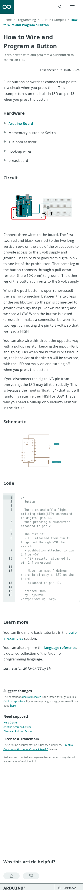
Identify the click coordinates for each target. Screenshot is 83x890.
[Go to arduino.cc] (7, 7)
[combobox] (40, 7)
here (13, 705)
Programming (27, 20)
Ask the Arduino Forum (17, 727)
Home (9, 20)
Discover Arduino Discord (18, 731)
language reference (60, 647)
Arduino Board (21, 123)
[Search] (60, 6)
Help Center (10, 722)
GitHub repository (14, 701)
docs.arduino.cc (31, 696)
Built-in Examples (55, 20)
